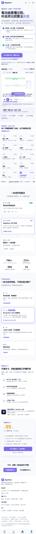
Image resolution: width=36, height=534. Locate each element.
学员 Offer (23, 505)
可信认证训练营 (15, 505)
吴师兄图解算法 (12, 517)
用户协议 (15, 510)
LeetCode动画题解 (22, 517)
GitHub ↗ (11, 414)
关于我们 (3, 510)
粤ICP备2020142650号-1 (7, 525)
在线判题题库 (4, 521)
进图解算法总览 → (6, 131)
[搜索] (25, 2)
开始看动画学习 (10, 470)
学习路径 (7, 499)
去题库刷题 (6, 337)
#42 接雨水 (20, 115)
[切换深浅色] (29, 2)
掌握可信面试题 (18, 521)
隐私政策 (21, 510)
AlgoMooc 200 (5, 490)
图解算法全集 (24, 490)
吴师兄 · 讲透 (4, 493)
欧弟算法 (11, 521)
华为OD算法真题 (5, 519)
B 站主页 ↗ (27, 414)
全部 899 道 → (5, 118)
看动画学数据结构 (15, 490)
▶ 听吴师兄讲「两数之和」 (12, 55)
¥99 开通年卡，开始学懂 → (18, 449)
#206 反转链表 (12, 115)
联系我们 (9, 510)
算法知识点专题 (23, 519)
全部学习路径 (14, 499)
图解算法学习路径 (14, 519)
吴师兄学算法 (4, 517)
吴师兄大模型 (26, 521)
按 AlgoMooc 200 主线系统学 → (10, 59)
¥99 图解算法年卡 (25, 470)
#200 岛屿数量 (29, 115)
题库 (2, 499)
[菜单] (33, 2)
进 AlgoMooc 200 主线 (10, 320)
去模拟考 (6, 352)
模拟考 (21, 499)
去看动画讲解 (7, 303)
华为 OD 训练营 (5, 505)
